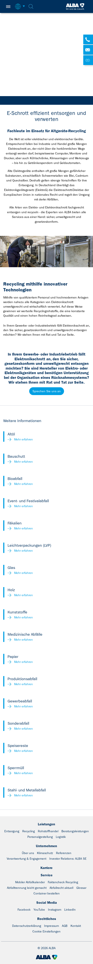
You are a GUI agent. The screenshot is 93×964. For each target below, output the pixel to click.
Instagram (54, 910)
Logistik (61, 837)
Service (47, 875)
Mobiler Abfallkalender (30, 882)
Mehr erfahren (23, 439)
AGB (64, 926)
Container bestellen (47, 893)
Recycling (28, 831)
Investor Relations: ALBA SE (68, 859)
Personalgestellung (40, 837)
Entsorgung (11, 831)
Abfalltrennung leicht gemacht (26, 888)
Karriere (46, 868)
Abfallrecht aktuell (61, 888)
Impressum (51, 926)
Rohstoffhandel (48, 831)
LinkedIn (70, 910)
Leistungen (46, 824)
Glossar (81, 888)
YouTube (39, 910)
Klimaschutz (45, 853)
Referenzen (63, 853)
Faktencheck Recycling (63, 882)
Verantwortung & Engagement (26, 859)
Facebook (24, 910)
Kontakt (76, 926)
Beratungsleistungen (75, 831)
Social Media (46, 902)
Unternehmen (46, 846)
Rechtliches (46, 919)
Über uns (28, 853)
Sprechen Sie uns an (46, 391)
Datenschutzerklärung (26, 926)
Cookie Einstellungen (46, 931)
